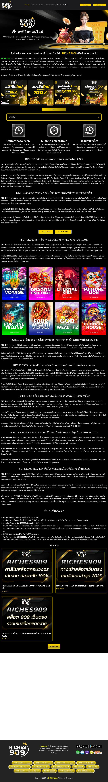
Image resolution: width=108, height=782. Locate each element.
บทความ (41, 5)
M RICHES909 (49, 771)
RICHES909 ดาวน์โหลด (65, 763)
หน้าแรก (27, 5)
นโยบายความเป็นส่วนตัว (53, 5)
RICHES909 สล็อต (66, 771)
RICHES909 (78, 767)
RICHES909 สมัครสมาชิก (19, 767)
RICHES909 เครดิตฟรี (61, 767)
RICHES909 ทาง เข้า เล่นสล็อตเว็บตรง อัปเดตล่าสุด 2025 (80, 586)
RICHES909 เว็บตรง (85, 771)
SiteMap (65, 5)
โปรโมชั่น (34, 5)
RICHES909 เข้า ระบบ (43, 763)
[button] (98, 117)
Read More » (5, 591)
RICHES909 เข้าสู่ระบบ (22, 763)
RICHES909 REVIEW (86, 763)
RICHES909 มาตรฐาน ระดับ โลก (27, 771)
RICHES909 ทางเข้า (41, 767)
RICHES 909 (92, 767)
